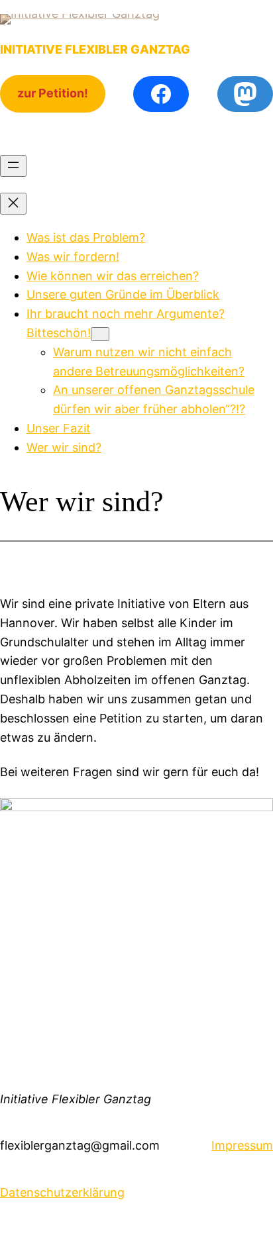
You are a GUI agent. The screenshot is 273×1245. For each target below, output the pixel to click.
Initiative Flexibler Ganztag (95, 49)
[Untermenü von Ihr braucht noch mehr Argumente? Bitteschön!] (100, 334)
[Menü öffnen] (13, 166)
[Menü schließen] (13, 204)
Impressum (242, 1145)
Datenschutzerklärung (62, 1192)
